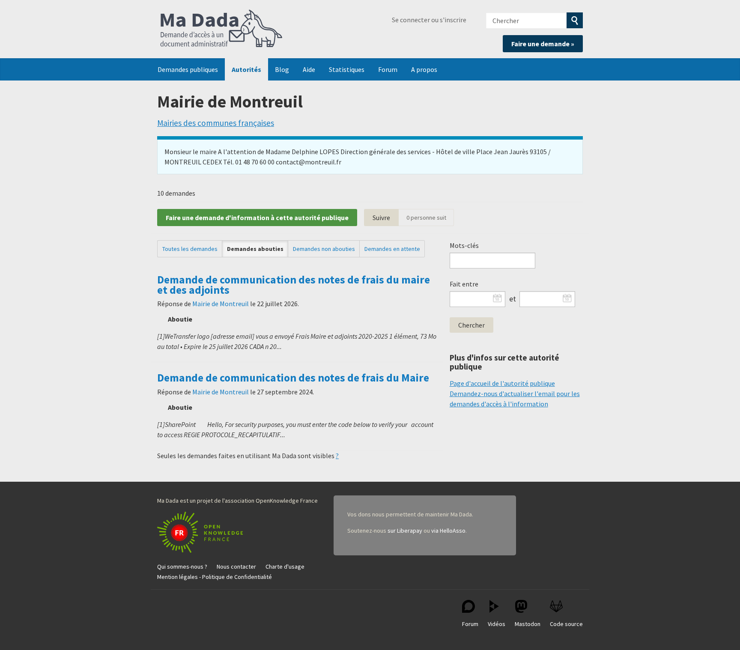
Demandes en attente (392, 249)
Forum (387, 69)
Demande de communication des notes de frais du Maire (293, 378)
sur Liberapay (405, 530)
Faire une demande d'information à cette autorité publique (257, 217)
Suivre (381, 217)
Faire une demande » (542, 43)
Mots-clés (464, 245)
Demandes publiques (188, 69)
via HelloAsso (448, 530)
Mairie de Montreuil (220, 303)
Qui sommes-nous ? (182, 566)
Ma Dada (221, 29)
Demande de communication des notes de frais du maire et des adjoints (293, 285)
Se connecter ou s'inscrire (429, 19)
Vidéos (496, 624)
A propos (424, 69)
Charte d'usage (285, 566)
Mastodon (527, 624)
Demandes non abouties (324, 249)
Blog (282, 69)
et (512, 299)
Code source (566, 624)
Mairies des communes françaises (215, 123)
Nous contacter (236, 566)
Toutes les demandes (190, 249)
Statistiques (346, 69)
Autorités (246, 69)
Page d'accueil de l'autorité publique (502, 383)
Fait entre (464, 284)
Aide (309, 69)
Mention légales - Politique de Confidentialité (214, 577)
